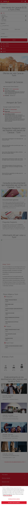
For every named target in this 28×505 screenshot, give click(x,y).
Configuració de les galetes (14, 498)
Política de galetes (8, 495)
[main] (14, 495)
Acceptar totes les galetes (14, 502)
